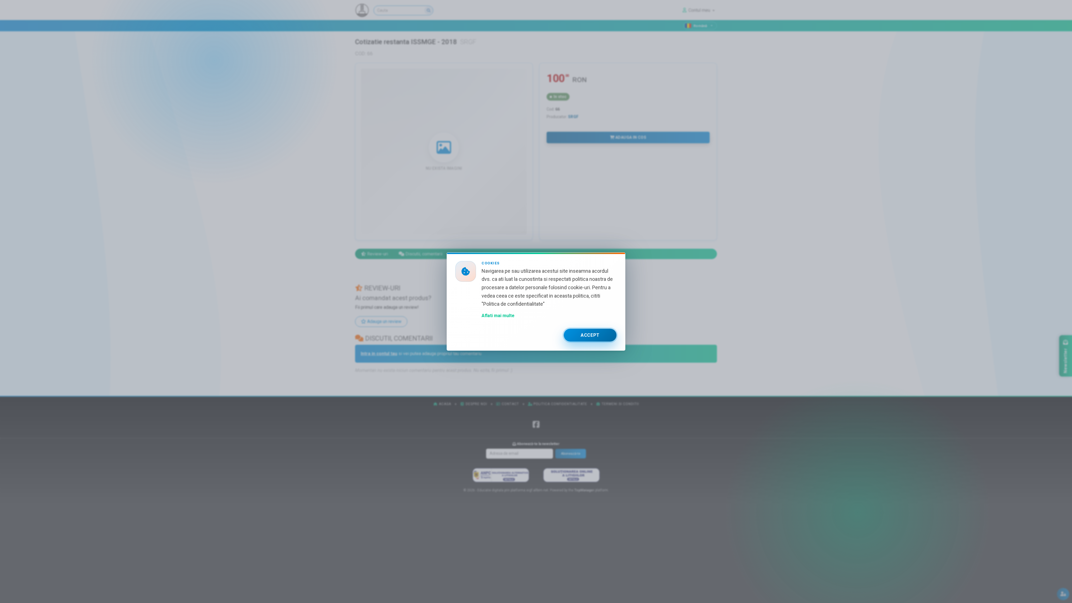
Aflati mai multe (498, 315)
